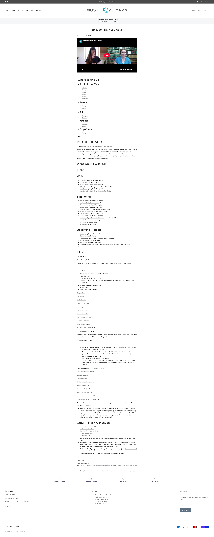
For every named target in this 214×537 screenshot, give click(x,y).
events (91, 465)
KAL (100, 465)
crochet (88, 465)
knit (102, 465)
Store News (129, 465)
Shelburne (124, 465)
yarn (78, 466)
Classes (13, 10)
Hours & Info (29, 10)
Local (108, 465)
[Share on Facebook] (83, 460)
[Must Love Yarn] (107, 10)
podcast (119, 465)
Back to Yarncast (107, 471)
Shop (6, 10)
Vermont (135, 465)
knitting (105, 465)
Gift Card (38, 10)
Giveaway (96, 465)
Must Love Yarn (113, 465)
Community (83, 465)
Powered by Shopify (20, 531)
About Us (20, 10)
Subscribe (185, 510)
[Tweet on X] (81, 460)
